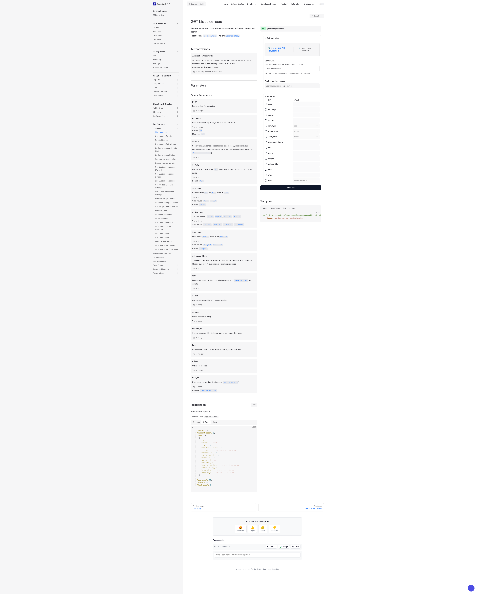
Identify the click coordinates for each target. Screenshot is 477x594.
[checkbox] (266, 104)
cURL (265, 208)
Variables (271, 96)
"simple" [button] (207, 245)
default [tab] (206, 422)
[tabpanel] (224, 450)
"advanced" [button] (217, 245)
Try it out (291, 188)
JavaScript (275, 208)
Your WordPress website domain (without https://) (284, 64)
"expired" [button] (217, 225)
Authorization (273, 38)
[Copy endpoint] (317, 28)
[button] (166, 11)
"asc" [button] (206, 201)
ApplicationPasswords (275, 81)
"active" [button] (207, 225)
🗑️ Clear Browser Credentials (305, 49)
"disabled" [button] (228, 225)
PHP (284, 208)
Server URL (270, 61)
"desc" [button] (213, 201)
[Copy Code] (253, 429)
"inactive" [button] (239, 225)
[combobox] (306, 125)
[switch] (321, 4)
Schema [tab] (196, 422)
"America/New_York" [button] (209, 390)
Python (292, 208)
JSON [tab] (214, 422)
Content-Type (197, 417)
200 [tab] (254, 405)
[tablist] (254, 404)
